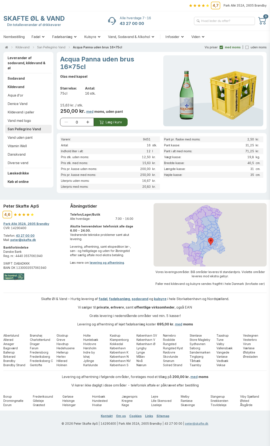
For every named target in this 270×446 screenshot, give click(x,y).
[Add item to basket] (87, 122)
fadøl (103, 299)
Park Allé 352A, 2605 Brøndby (26, 224)
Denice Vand (17, 104)
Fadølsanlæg (62, 37)
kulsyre (160, 299)
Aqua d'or (15, 95)
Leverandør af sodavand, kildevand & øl (26, 63)
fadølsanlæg (119, 299)
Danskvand (17, 154)
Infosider (172, 37)
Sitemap (163, 416)
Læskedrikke (18, 173)
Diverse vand (18, 163)
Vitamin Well (17, 146)
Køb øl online (18, 181)
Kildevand (23, 47)
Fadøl (35, 37)
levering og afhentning (107, 262)
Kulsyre (90, 37)
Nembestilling (14, 37)
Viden (195, 37)
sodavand (140, 299)
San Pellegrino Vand (51, 47)
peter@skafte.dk (23, 240)
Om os (121, 416)
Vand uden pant (20, 137)
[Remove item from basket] (66, 122)
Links (149, 416)
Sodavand (16, 78)
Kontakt (107, 416)
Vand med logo (19, 120)
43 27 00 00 (25, 235)
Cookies (135, 416)
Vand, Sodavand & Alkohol (129, 37)
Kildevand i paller (21, 112)
